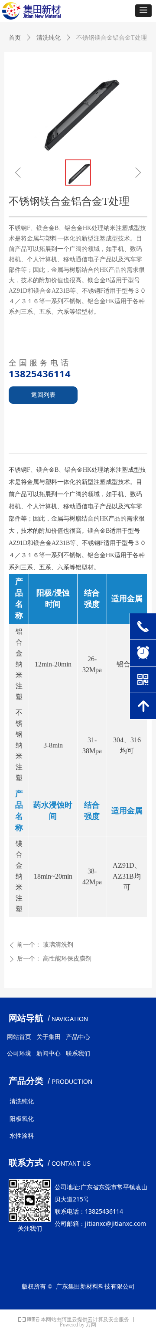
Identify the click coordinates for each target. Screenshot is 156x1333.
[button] (143, 10)
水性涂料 (22, 1136)
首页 (15, 37)
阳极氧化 (22, 1119)
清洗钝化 (48, 37)
